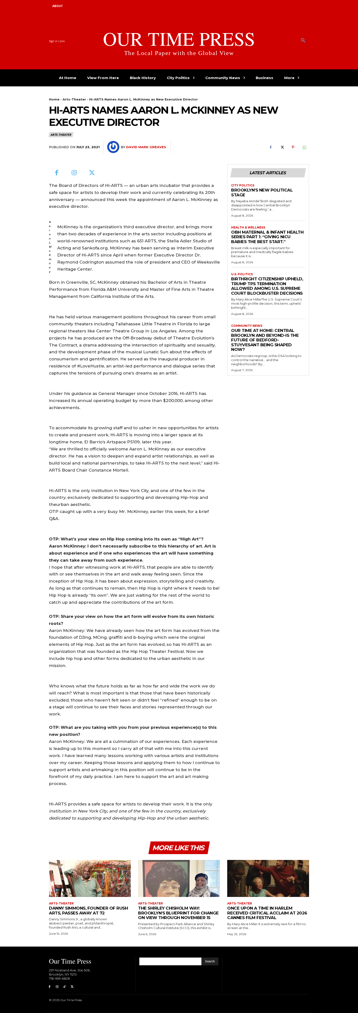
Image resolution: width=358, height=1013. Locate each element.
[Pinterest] (293, 147)
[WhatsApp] (304, 147)
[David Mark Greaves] (114, 147)
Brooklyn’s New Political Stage (261, 192)
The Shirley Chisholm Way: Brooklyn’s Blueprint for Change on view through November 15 (178, 913)
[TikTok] (64, 986)
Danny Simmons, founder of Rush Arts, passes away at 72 (88, 910)
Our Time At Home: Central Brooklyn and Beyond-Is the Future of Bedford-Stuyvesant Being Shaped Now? (265, 340)
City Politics (242, 185)
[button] (303, 40)
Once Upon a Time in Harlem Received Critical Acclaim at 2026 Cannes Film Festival (267, 913)
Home (54, 99)
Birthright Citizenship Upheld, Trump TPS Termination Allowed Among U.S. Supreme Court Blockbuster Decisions (267, 286)
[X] (282, 147)
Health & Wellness (248, 227)
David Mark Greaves (146, 147)
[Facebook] (270, 147)
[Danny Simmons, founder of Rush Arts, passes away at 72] (90, 878)
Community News (246, 326)
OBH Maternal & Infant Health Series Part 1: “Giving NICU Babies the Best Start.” (267, 237)
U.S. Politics (242, 274)
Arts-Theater (74, 99)
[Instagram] (74, 173)
